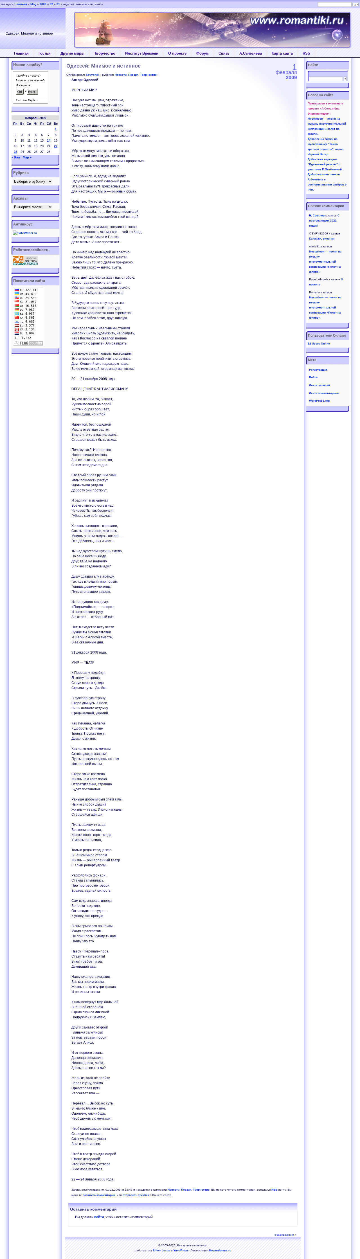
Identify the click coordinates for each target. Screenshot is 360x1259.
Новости (121, 74)
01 (58, 4)
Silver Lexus (161, 1250)
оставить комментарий (99, 1195)
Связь (224, 53)
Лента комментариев (324, 393)
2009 (43, 4)
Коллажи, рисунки (321, 238)
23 (15, 151)
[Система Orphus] (30, 102)
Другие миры (72, 53)
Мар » (27, 157)
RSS (306, 53)
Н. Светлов (317, 215)
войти (99, 1217)
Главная (21, 53)
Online (319, 343)
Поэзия (133, 74)
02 (51, 4)
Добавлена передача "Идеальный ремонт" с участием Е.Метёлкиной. (325, 164)
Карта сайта (282, 53)
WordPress (181, 1250)
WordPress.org (319, 400)
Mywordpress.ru (220, 1250)
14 (48, 140)
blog (33, 4)
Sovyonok (93, 74)
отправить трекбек (136, 1195)
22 (55, 146)
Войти (313, 377)
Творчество (104, 53)
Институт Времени (141, 53)
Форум (202, 53)
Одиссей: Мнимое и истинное (103, 66)
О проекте (177, 53)
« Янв (16, 157)
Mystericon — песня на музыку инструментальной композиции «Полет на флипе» (325, 261)
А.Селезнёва (250, 53)
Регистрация (318, 369)
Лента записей (319, 385)
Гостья (45, 53)
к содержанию (284, 1234)
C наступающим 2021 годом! (324, 220)
